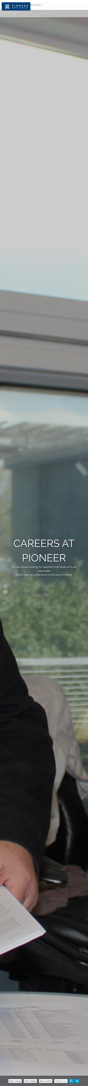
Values (29, 14)
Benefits (42, 14)
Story (18, 14)
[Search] (77, 1081)
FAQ (54, 14)
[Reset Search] (71, 1081)
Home (7, 14)
